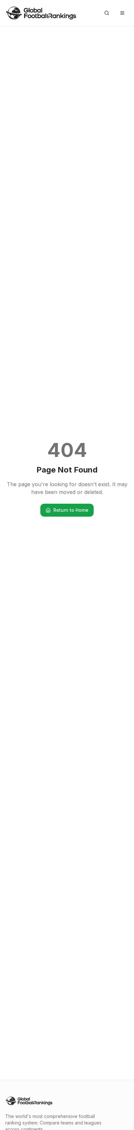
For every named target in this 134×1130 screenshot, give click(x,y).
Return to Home (70, 510)
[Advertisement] (67, 1005)
